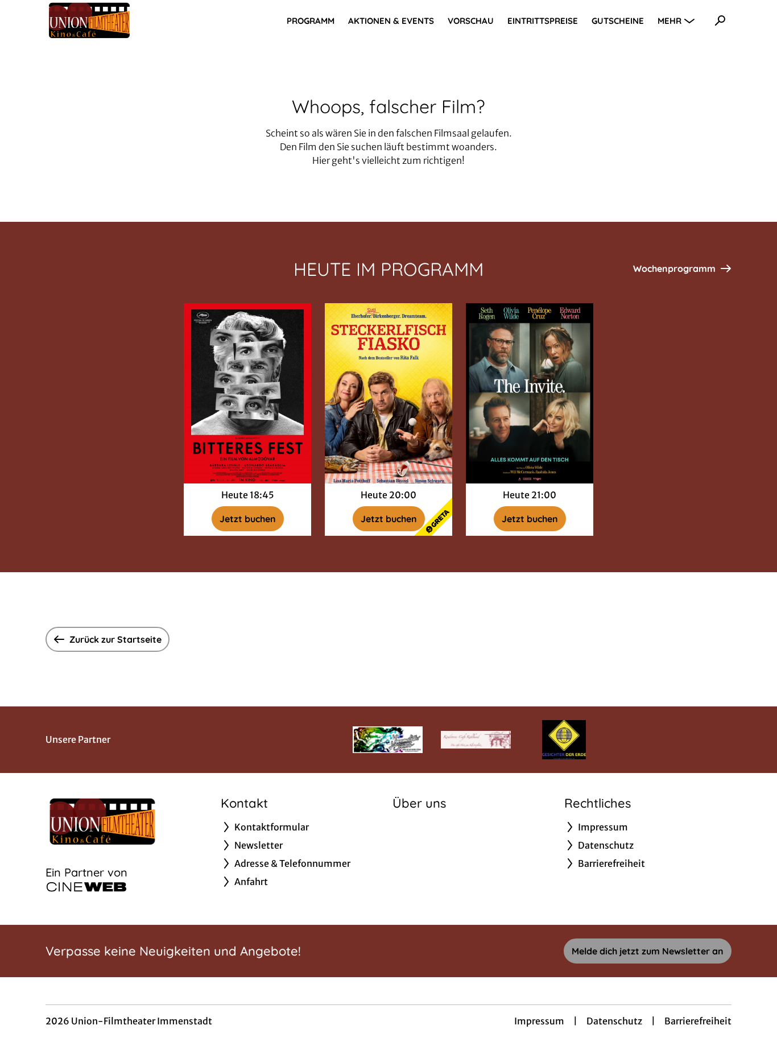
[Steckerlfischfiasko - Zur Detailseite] (388, 393)
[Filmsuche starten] (720, 20)
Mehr (669, 20)
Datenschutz (614, 1021)
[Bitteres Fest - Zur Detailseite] (247, 393)
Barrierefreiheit (697, 1021)
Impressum (539, 1021)
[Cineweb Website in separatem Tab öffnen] (86, 887)
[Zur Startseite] (125, 20)
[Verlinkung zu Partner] (388, 739)
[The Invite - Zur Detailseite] (529, 393)
